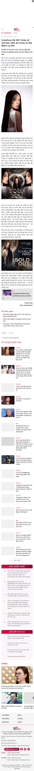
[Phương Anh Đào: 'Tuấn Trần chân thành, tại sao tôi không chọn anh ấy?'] (17, 675)
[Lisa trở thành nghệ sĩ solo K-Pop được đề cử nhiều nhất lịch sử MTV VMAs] (7, 459)
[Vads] (33, 27)
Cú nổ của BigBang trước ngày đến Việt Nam (23, 474)
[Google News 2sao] (10, 339)
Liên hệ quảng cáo (11, 749)
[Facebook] (21, 749)
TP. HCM (3, 758)
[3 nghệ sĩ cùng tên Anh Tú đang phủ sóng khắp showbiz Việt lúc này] (7, 486)
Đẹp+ (17, 423)
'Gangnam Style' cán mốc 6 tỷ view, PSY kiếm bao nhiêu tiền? (23, 499)
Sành (20, 722)
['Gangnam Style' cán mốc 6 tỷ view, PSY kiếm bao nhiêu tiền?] (7, 498)
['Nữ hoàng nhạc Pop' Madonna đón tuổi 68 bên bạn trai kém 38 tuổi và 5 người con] (7, 550)
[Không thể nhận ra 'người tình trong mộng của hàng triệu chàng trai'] (7, 427)
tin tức (17, 636)
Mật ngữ (5, 722)
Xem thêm (17, 560)
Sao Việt (13, 656)
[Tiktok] (28, 749)
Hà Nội (3, 753)
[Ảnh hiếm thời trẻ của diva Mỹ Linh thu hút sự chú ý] (7, 524)
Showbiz (7, 33)
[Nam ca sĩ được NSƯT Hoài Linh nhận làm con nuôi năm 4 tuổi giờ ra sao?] (7, 536)
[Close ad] (33, 1)
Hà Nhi (6, 63)
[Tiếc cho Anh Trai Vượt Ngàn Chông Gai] (7, 511)
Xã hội (20, 718)
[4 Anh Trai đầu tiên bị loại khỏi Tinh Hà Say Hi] (7, 387)
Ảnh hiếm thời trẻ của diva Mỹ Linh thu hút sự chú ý (24, 524)
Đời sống (18, 366)
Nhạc (16, 33)
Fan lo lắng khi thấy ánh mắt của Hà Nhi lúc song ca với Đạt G (17, 296)
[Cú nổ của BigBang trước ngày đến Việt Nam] (7, 474)
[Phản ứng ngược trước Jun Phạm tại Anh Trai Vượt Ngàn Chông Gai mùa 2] (7, 412)
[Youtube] (25, 749)
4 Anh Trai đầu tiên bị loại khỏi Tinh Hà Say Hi (23, 388)
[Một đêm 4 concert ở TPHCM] (7, 400)
